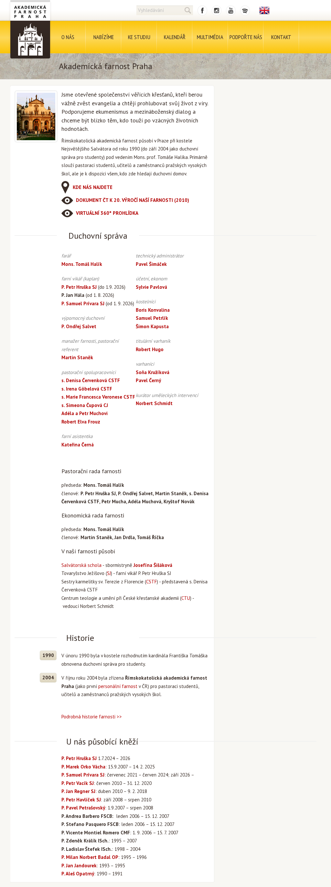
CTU (185, 598)
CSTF (151, 582)
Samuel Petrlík (152, 318)
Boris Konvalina (153, 310)
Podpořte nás (246, 37)
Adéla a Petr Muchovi (84, 413)
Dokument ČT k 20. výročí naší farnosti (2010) (132, 200)
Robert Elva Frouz (80, 422)
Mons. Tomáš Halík (81, 264)
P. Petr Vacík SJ (77, 783)
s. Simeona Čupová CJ (84, 405)
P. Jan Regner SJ (78, 791)
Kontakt (281, 37)
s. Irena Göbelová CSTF (86, 389)
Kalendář (175, 37)
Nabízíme (103, 37)
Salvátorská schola (81, 565)
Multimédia (210, 37)
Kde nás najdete (92, 187)
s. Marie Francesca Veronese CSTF (98, 397)
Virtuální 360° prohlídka (107, 213)
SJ (109, 573)
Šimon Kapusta (152, 326)
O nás (67, 37)
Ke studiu (139, 37)
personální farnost (117, 686)
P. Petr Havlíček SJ (81, 800)
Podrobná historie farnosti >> (91, 717)
